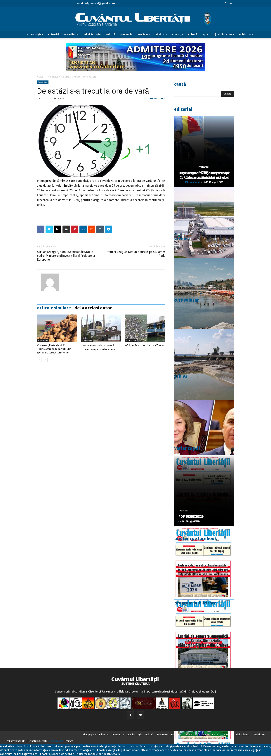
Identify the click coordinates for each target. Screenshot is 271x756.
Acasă (40, 76)
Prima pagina (35, 34)
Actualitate (71, 34)
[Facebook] (225, 3)
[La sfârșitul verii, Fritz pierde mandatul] (204, 435)
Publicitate (246, 34)
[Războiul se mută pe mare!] (204, 293)
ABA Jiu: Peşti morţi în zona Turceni (145, 345)
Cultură (192, 34)
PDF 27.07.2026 (191, 516)
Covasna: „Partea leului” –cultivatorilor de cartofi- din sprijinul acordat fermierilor (54, 349)
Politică (110, 34)
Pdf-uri (184, 510)
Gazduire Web (56, 741)
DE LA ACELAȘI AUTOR (93, 308)
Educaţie (177, 34)
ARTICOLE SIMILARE (54, 308)
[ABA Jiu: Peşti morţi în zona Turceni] (145, 328)
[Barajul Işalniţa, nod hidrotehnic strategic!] (204, 364)
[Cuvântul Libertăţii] (135, 19)
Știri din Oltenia (224, 34)
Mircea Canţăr (193, 182)
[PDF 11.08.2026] (204, 561)
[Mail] (231, 3)
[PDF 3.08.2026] (204, 632)
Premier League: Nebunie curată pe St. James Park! (135, 253)
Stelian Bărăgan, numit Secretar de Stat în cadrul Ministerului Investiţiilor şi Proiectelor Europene (66, 255)
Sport (206, 34)
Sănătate (161, 34)
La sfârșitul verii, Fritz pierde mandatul (204, 175)
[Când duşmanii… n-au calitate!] (204, 222)
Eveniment (144, 34)
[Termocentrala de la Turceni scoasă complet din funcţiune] (101, 328)
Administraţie (92, 34)
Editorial (53, 34)
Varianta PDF (187, 448)
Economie (126, 34)
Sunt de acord (130, 754)
